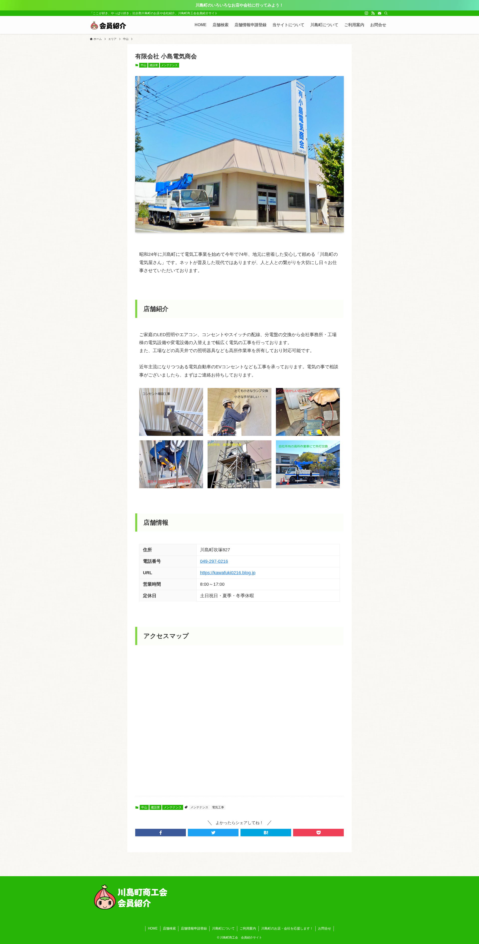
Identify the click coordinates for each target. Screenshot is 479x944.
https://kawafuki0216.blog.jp (227, 572)
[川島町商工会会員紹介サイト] (108, 25)
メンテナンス (169, 65)
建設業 (154, 65)
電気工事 (218, 807)
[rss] (373, 13)
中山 (143, 65)
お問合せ (324, 928)
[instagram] (366, 13)
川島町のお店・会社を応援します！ (287, 928)
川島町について (223, 928)
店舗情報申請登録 (194, 928)
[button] (160, 832)
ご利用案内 (248, 928)
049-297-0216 (214, 561)
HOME (153, 928)
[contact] (379, 13)
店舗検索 (169, 928)
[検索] (386, 13)
